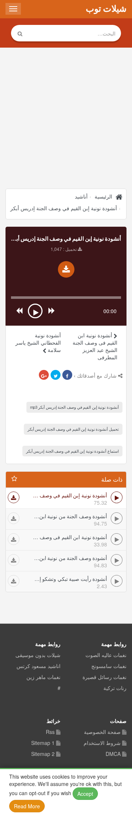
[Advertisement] (66, 119)
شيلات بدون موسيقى (37, 655)
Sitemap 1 (43, 743)
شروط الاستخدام (102, 743)
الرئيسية (103, 196)
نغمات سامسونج (108, 666)
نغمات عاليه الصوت (105, 655)
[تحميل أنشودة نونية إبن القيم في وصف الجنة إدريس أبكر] (66, 269)
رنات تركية (114, 688)
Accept (85, 793)
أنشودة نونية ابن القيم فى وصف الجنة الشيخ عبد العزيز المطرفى (95, 346)
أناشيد (81, 196)
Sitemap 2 (43, 754)
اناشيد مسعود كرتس (38, 666)
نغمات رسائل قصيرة (104, 677)
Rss (50, 732)
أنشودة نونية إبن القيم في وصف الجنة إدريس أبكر (63, 208)
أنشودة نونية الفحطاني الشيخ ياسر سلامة (38, 342)
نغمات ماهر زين (43, 677)
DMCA (113, 754)
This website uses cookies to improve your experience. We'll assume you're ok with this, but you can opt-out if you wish (65, 791)
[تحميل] (13, 497)
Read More (27, 806)
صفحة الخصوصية (102, 732)
